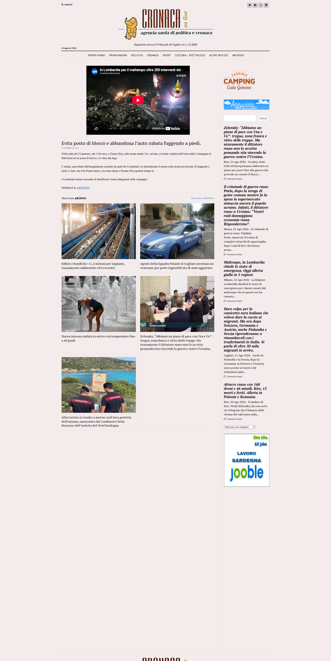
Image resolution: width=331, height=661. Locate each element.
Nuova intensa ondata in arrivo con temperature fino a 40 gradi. (98, 338)
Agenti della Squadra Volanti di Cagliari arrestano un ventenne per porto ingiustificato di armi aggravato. (177, 266)
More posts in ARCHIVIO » (202, 198)
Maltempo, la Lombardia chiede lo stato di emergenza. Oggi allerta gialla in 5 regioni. (244, 268)
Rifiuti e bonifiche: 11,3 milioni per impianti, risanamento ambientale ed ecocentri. (93, 266)
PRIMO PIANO (96, 55)
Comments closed (234, 178)
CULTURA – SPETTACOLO (190, 55)
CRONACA (152, 55)
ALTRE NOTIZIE (218, 55)
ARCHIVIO (238, 55)
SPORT (167, 55)
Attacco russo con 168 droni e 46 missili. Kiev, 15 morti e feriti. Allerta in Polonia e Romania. (245, 390)
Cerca (263, 118)
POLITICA (137, 55)
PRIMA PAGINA (118, 55)
